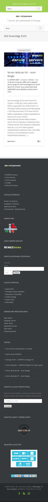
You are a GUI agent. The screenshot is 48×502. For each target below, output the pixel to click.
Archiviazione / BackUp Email (14, 209)
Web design (36, 487)
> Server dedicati (10, 180)
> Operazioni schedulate (13, 294)
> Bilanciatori (8, 302)
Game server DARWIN (13, 354)
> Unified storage (10, 297)
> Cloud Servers (9, 177)
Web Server (8, 318)
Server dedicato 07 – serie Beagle (18, 376)
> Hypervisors (9, 289)
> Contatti (7, 183)
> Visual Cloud (9, 299)
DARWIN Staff (14, 80)
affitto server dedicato (30, 82)
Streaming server (10, 331)
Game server (8, 323)
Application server (10, 326)
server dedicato (21, 89)
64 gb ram (18, 82)
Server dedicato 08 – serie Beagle (18, 370)
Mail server (8, 329)
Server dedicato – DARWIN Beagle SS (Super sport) (24, 365)
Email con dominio (11, 201)
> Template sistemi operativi (14, 291)
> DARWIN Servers (10, 175)
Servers (31, 80)
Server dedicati (12, 489)
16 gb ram (10, 82)
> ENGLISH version (11, 185)
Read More (10, 141)
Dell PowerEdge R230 (27, 85)
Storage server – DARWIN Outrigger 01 (20, 360)
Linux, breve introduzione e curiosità (19, 349)
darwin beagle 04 (13, 85)
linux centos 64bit (27, 87)
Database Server (10, 321)
